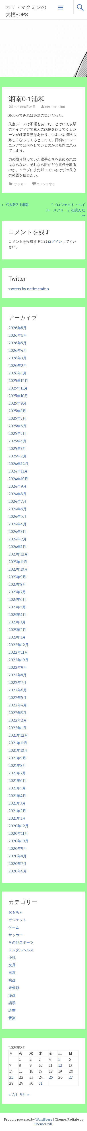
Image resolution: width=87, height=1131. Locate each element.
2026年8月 (17, 328)
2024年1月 (17, 546)
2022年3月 (17, 712)
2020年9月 (17, 848)
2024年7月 (17, 501)
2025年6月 (17, 426)
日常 (12, 972)
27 (71, 1077)
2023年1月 (17, 637)
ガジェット (17, 919)
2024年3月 (17, 531)
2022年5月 (17, 697)
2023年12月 (18, 554)
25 (51, 1077)
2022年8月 (17, 675)
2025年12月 (18, 380)
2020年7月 (17, 863)
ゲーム (13, 927)
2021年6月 (17, 780)
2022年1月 (17, 728)
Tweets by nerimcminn (28, 289)
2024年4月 (17, 524)
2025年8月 (17, 411)
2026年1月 (17, 373)
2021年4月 (17, 795)
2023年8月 (17, 584)
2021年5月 (17, 788)
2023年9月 (17, 577)
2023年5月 (17, 607)
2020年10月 (18, 841)
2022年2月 (17, 720)
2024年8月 (17, 494)
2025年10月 (18, 395)
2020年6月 (17, 871)
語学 (12, 1002)
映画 (12, 980)
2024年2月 (17, 539)
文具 (12, 965)
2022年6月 (17, 690)
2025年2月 (17, 456)
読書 (12, 1010)
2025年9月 (17, 403)
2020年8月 (17, 856)
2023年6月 (17, 599)
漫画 (12, 995)
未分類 (13, 987)
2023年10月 (18, 569)
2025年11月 (17, 388)
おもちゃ (15, 912)
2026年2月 (17, 365)
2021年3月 (17, 803)
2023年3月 (17, 622)
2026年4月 (17, 350)
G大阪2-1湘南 (15, 204)
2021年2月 (17, 811)
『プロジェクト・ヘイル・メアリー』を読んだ (65, 210)
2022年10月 (18, 660)
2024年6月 (17, 509)
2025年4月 (17, 441)
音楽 (12, 1018)
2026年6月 (17, 335)
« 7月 (12, 1094)
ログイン (55, 241)
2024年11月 (18, 471)
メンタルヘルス (20, 950)
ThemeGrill (43, 1124)
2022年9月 (17, 667)
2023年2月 (17, 629)
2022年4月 (17, 705)
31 (40, 1083)
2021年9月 (17, 758)
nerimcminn (55, 107)
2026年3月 (17, 358)
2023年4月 (17, 614)
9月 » (24, 1094)
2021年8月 (17, 765)
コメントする (46, 184)
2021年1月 (17, 818)
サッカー (20, 184)
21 (11, 1077)
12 (60, 1065)
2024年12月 (18, 463)
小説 (12, 957)
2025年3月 (17, 448)
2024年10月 (18, 479)
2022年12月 (18, 645)
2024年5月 (17, 516)
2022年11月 (18, 652)
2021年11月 (17, 743)
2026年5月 (17, 343)
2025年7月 (17, 418)
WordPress (43, 1119)
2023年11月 (17, 562)
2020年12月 (18, 826)
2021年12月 (18, 735)
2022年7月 (17, 682)
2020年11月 (18, 833)
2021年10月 (18, 750)
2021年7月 (17, 773)
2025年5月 (17, 433)
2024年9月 (17, 486)
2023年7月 (17, 592)
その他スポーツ (20, 942)
